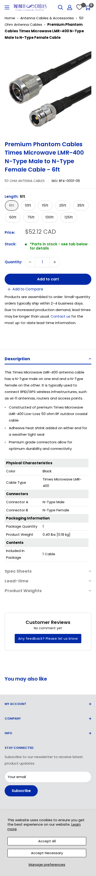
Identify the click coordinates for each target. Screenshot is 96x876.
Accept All (47, 841)
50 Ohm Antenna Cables (25, 180)
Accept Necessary (47, 852)
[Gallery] (48, 88)
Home (10, 18)
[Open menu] (7, 7)
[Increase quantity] (55, 262)
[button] (48, 359)
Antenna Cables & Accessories (47, 18)
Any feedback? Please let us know (48, 638)
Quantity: (13, 262)
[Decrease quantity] (30, 262)
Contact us (61, 316)
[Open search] (60, 7)
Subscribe (21, 790)
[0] (87, 7)
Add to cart (48, 279)
